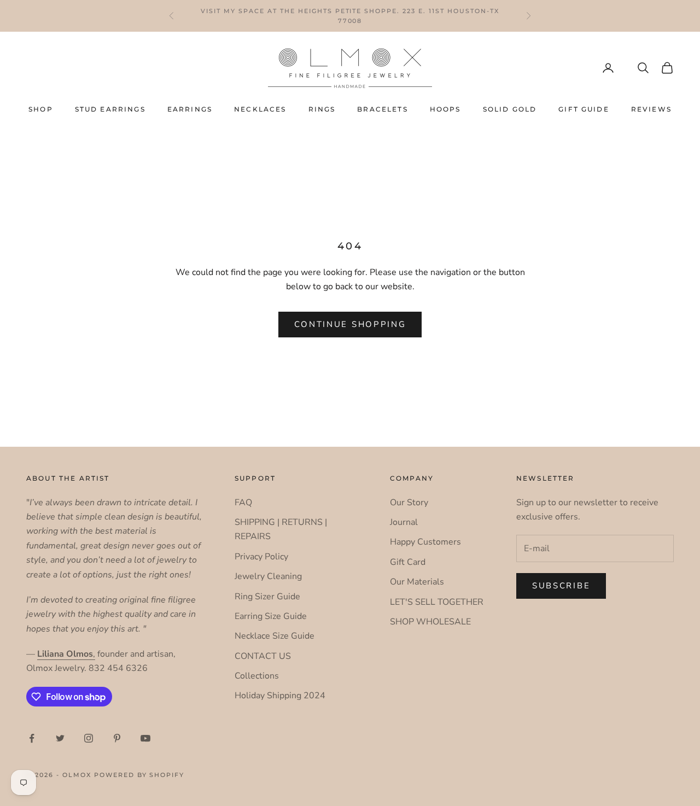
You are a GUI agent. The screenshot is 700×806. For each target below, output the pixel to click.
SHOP (40, 109)
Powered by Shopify (139, 775)
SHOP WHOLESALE (430, 622)
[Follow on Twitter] (60, 738)
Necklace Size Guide (274, 636)
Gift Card (407, 562)
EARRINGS (189, 109)
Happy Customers (425, 542)
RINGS (322, 109)
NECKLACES (260, 109)
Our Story (409, 503)
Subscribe (561, 585)
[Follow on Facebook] (31, 738)
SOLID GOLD (510, 109)
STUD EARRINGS (110, 109)
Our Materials (417, 582)
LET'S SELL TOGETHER (436, 602)
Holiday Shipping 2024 (280, 696)
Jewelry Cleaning (268, 576)
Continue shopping (350, 324)
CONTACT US (263, 656)
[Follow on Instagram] (88, 738)
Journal (404, 522)
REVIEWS (651, 109)
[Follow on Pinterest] (117, 738)
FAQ (243, 503)
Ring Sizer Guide (267, 597)
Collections (257, 676)
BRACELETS (382, 109)
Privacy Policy (261, 557)
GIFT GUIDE (583, 109)
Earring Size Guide (271, 616)
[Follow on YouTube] (145, 738)
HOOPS (445, 109)
